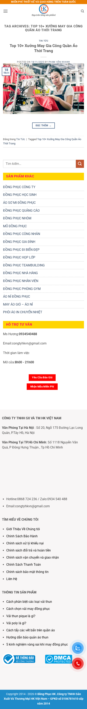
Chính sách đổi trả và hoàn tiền (28, 550)
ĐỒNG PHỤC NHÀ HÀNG (20, 273)
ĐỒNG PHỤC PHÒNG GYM (22, 289)
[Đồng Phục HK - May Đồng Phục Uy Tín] (43, 11)
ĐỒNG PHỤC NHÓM (17, 218)
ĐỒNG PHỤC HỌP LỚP (19, 257)
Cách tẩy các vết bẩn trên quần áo (30, 630)
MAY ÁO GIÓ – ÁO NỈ (18, 304)
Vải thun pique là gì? (20, 616)
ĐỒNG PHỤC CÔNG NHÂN (21, 234)
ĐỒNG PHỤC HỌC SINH (19, 195)
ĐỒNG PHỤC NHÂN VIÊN (20, 281)
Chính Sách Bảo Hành (22, 536)
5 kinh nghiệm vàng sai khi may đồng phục (37, 644)
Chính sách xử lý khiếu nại (25, 543)
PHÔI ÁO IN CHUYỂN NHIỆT (22, 312)
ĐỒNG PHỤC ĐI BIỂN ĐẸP (21, 250)
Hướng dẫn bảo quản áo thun (27, 637)
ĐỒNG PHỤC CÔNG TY (19, 187)
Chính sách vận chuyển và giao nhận (32, 557)
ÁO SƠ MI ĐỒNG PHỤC (19, 203)
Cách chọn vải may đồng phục (28, 609)
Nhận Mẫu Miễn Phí (42, 386)
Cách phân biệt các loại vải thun (29, 602)
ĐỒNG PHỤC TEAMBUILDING (24, 265)
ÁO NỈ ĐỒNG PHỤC (16, 296)
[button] (5, 11)
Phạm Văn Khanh (59, 62)
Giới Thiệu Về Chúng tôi (23, 529)
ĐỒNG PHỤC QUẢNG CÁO (21, 210)
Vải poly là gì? (16, 623)
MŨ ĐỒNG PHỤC (15, 226)
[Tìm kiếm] (82, 11)
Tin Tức (43, 41)
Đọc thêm (44, 125)
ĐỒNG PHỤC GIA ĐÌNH (19, 242)
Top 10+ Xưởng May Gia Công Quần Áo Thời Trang (43, 48)
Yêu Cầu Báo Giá (42, 377)
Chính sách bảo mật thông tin (27, 572)
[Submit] (80, 164)
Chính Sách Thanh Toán (23, 564)
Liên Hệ (12, 579)
